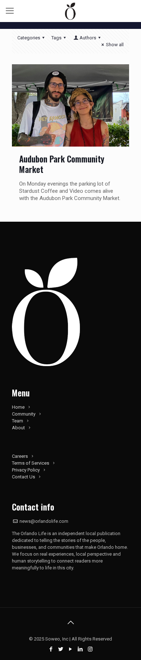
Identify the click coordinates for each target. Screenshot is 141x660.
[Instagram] (90, 649)
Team (17, 421)
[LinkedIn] (80, 649)
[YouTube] (70, 649)
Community (23, 414)
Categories (28, 37)
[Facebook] (51, 649)
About (18, 427)
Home (18, 407)
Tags (56, 37)
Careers (20, 456)
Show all (115, 44)
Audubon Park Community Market (61, 164)
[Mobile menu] (10, 11)
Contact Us (23, 476)
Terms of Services (30, 463)
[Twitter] (61, 649)
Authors (88, 37)
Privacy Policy (26, 470)
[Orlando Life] (70, 11)
